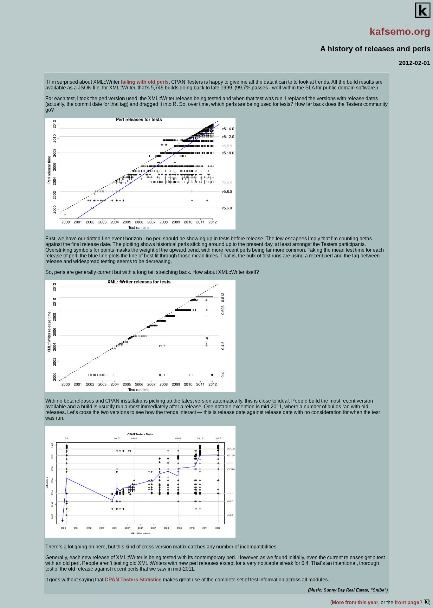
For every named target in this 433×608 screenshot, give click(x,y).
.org (400, 31)
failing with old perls (145, 82)
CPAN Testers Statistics (133, 579)
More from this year (355, 602)
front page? (409, 602)
